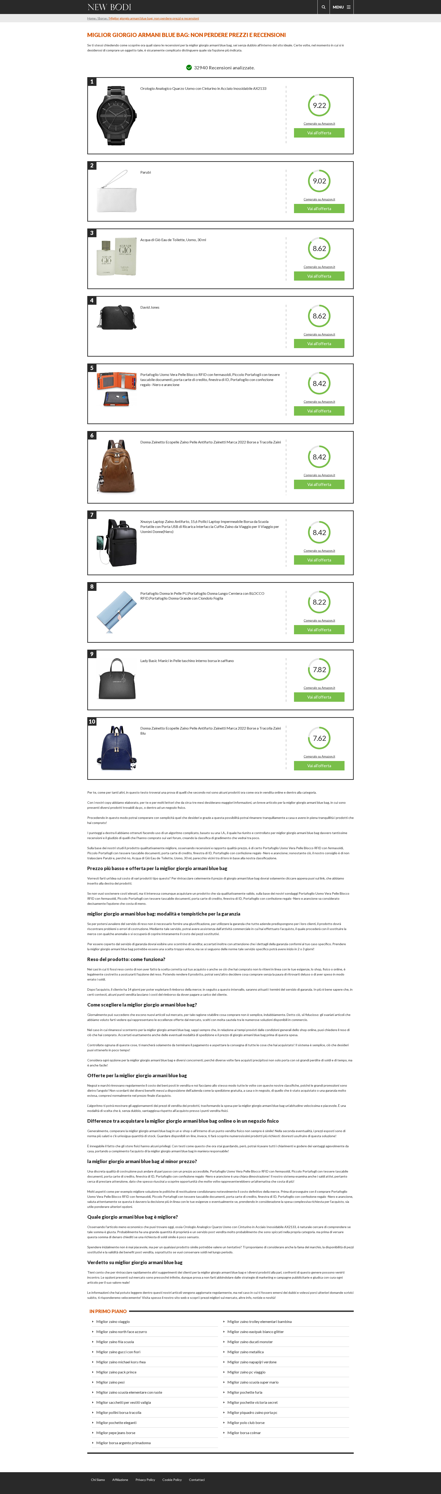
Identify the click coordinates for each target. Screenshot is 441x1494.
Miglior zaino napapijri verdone (252, 1362)
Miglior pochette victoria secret (252, 1402)
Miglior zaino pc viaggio (246, 1372)
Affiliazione (120, 1480)
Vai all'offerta (319, 132)
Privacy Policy (145, 1480)
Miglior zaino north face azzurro (121, 1331)
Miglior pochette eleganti (116, 1422)
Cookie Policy (172, 1480)
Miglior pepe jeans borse (115, 1432)
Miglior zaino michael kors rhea (121, 1362)
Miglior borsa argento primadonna (123, 1442)
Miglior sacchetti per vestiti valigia (123, 1402)
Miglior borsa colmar (244, 1432)
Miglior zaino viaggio (113, 1321)
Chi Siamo (98, 1480)
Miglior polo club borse (246, 1422)
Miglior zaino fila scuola (115, 1341)
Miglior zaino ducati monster (250, 1341)
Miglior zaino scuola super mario (253, 1382)
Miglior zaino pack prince (116, 1372)
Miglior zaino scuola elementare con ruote (129, 1392)
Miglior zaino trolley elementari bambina (259, 1321)
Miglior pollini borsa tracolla (118, 1412)
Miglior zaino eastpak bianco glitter (255, 1331)
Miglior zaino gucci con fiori (118, 1352)
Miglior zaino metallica (245, 1352)
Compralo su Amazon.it (319, 123)
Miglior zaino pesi (110, 1382)
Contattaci (197, 1480)
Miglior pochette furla (244, 1392)
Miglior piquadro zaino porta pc (252, 1412)
